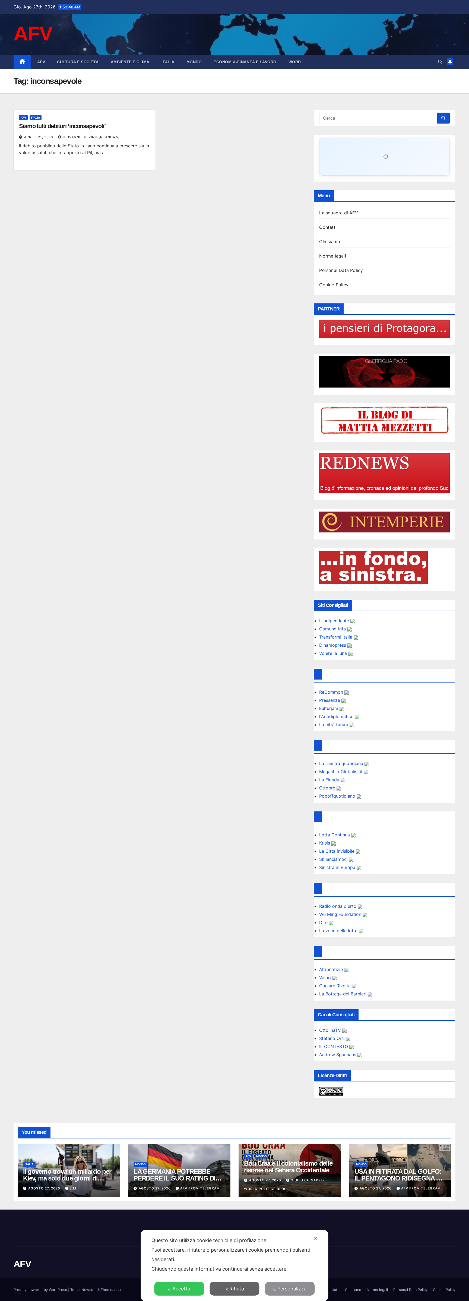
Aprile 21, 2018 (39, 137)
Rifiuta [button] (236, 1289)
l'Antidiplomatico (337, 716)
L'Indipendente (334, 620)
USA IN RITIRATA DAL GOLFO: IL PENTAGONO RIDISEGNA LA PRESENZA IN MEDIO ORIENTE (399, 1178)
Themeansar (111, 1289)
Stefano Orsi (332, 1038)
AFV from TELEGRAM (200, 1188)
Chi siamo (329, 241)
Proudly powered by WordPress (41, 1289)
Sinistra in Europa (338, 867)
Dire (324, 922)
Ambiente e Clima (130, 62)
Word (295, 62)
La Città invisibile (337, 851)
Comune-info (333, 629)
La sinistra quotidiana (342, 763)
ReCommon (331, 692)
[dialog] (234, 1265)
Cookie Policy (333, 284)
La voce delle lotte (339, 930)
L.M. (73, 1188)
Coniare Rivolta (335, 985)
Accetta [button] (181, 1289)
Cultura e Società (78, 62)
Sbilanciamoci (334, 859)
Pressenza (330, 700)
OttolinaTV (330, 1030)
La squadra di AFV (338, 212)
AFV (33, 33)
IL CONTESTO (334, 1046)
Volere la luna (333, 653)
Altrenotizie (331, 969)
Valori (325, 977)
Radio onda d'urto (338, 906)
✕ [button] (315, 1238)
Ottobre (328, 788)
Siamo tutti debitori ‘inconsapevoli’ (62, 126)
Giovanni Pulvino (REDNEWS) (91, 137)
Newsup (88, 1289)
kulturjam (329, 708)
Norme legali (332, 256)
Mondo (194, 62)
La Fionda (330, 779)
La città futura (334, 724)
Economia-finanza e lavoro (245, 62)
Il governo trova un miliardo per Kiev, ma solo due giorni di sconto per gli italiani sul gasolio (68, 1178)
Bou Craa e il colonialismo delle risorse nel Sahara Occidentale (288, 1167)
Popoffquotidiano (338, 796)
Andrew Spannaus (338, 1054)
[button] (440, 62)
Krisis (325, 843)
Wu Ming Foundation (341, 914)
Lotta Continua (335, 834)
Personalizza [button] (291, 1289)
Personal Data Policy (341, 270)
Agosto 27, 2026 (44, 1188)
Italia (168, 62)
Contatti (328, 227)
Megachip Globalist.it (341, 771)
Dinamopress (333, 645)
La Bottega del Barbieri (343, 994)
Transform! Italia (336, 637)
